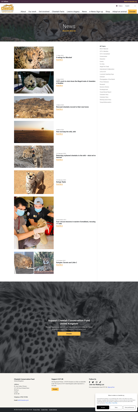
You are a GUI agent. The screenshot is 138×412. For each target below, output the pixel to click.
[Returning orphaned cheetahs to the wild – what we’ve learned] (34, 157)
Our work (32, 11)
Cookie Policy (44, 409)
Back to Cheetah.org (130, 1)
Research (102, 84)
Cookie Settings (53, 409)
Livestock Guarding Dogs (107, 74)
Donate (132, 11)
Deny (116, 407)
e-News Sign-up (96, 11)
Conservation (103, 56)
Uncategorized (104, 89)
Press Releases (104, 82)
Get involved (44, 11)
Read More (59, 60)
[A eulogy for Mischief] (34, 58)
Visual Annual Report (105, 92)
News (84, 11)
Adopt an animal (120, 11)
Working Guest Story (105, 99)
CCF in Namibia (104, 51)
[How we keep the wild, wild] (34, 132)
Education (102, 59)
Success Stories (104, 87)
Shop (108, 11)
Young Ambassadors (105, 102)
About (23, 11)
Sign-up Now (111, 387)
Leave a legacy (73, 11)
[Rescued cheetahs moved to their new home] (34, 107)
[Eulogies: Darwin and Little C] (34, 263)
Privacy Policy (36, 409)
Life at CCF (103, 71)
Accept (103, 407)
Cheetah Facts (58, 11)
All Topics (103, 46)
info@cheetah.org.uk (23, 400)
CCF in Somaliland (105, 54)
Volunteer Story (104, 94)
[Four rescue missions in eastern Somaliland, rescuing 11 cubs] (34, 223)
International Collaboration (107, 69)
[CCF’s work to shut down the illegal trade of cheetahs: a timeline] (34, 82)
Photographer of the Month (107, 79)
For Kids (102, 64)
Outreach (102, 77)
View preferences (129, 407)
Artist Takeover (104, 49)
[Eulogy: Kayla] (34, 182)
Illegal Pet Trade (104, 66)
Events (102, 61)
